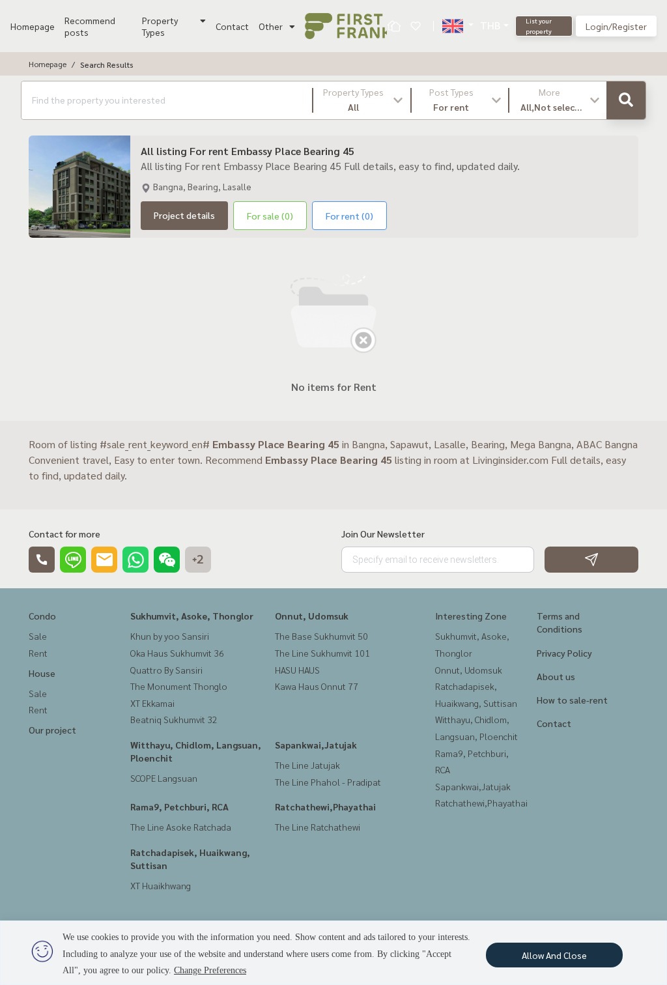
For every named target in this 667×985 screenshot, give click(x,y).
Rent (38, 653)
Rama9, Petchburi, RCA (179, 806)
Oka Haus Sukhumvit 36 (177, 653)
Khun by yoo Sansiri (169, 636)
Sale (38, 636)
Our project (52, 729)
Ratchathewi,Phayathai (325, 806)
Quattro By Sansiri (166, 670)
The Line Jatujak (307, 765)
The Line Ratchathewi (317, 827)
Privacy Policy (564, 653)
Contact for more (64, 533)
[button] (361, 100)
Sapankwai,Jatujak (316, 744)
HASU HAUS (297, 670)
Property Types (160, 26)
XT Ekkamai (152, 703)
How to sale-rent (572, 700)
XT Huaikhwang (160, 885)
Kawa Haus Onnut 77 (316, 686)
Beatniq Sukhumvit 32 (174, 719)
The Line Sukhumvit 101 (322, 653)
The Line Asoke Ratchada (180, 827)
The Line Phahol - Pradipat (328, 782)
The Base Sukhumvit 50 (321, 636)
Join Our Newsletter (383, 533)
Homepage (32, 26)
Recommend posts (89, 26)
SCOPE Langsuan (163, 778)
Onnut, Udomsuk (311, 615)
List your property (539, 25)
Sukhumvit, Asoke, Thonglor (191, 615)
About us (556, 676)
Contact (232, 26)
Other (271, 26)
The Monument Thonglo (178, 686)
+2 (198, 559)
